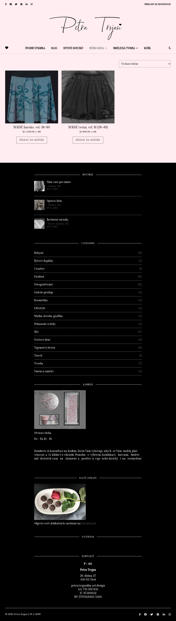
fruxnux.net (88, 523)
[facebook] (11, 4)
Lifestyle (39, 308)
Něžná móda (96, 48)
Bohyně (38, 253)
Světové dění (42, 340)
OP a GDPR (35, 614)
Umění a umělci (43, 371)
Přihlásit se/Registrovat (157, 4)
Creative (39, 269)
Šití (36, 332)
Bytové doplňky (73, 48)
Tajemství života (44, 347)
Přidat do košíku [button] (31, 140)
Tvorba (38, 363)
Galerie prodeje (43, 292)
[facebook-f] (6, 4)
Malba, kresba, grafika (48, 316)
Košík (147, 48)
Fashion (39, 276)
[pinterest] (21, 4)
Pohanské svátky (45, 324)
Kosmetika (41, 300)
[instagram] (31, 4)
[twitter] (16, 4)
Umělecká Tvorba (124, 48)
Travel (38, 355)
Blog (54, 48)
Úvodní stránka (35, 48)
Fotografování (43, 284)
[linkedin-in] (27, 4)
